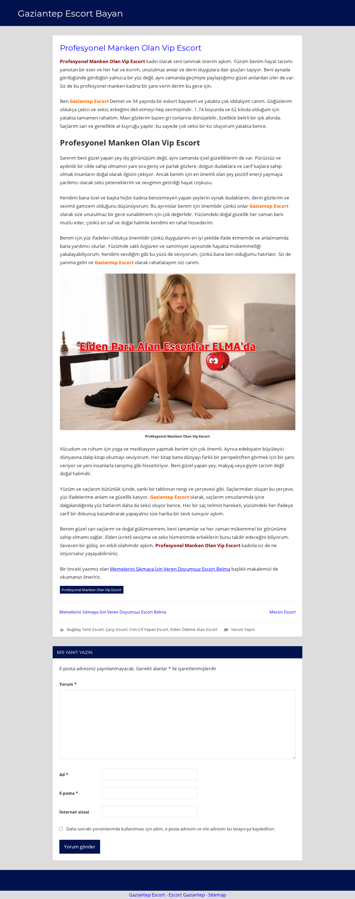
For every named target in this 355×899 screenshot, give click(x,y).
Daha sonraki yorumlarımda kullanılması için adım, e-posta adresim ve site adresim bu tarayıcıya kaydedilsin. (170, 829)
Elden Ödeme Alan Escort (193, 629)
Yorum (68, 684)
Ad (63, 774)
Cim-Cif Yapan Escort (149, 629)
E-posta (68, 793)
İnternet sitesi (74, 812)
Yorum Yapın (243, 629)
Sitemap (217, 895)
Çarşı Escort (117, 629)
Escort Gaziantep (187, 895)
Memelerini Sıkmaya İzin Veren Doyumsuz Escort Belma (170, 569)
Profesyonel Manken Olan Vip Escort (91, 589)
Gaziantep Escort (147, 895)
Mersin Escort (283, 612)
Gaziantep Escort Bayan (70, 13)
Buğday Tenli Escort (85, 629)
